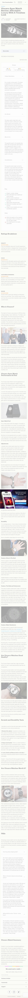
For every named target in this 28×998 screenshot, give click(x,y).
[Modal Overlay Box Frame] (14, 499)
